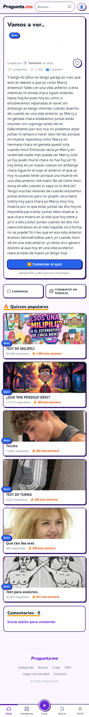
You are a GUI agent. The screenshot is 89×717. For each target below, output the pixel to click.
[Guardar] (77, 63)
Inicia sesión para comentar (31, 621)
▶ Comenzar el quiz (44, 264)
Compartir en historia (66, 291)
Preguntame (44, 658)
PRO (68, 667)
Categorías (26, 667)
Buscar (43, 667)
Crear (56, 667)
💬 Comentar (17, 291)
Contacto (60, 674)
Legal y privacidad (35, 674)
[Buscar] (69, 6)
